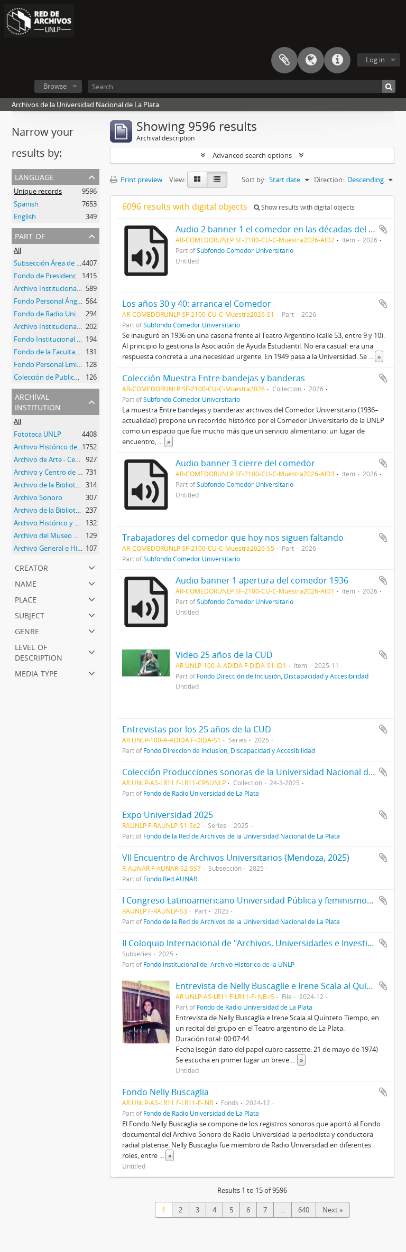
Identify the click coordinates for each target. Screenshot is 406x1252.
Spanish (26, 204)
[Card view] (197, 179)
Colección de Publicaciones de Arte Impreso (82, 377)
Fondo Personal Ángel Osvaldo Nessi (71, 301)
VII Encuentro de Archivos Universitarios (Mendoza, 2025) (235, 857)
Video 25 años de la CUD (224, 655)
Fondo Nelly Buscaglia (165, 1092)
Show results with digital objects (307, 207)
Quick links (337, 60)
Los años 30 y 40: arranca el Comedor (196, 303)
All (17, 250)
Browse (55, 86)
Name (25, 583)
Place (25, 598)
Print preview (140, 179)
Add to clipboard (383, 229)
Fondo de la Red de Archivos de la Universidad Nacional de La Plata (241, 836)
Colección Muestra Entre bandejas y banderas (213, 378)
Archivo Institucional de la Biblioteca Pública (82, 326)
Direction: (329, 179)
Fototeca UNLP (37, 434)
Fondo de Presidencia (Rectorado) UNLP (77, 275)
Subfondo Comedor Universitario (245, 250)
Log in (375, 59)
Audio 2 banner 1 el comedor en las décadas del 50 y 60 (286, 229)
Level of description (38, 651)
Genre (27, 630)
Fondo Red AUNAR (170, 878)
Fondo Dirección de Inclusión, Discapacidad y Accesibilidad (282, 676)
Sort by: (254, 179)
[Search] (388, 86)
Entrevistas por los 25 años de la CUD (196, 729)
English (25, 216)
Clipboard (284, 60)
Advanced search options (252, 155)
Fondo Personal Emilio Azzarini (62, 364)
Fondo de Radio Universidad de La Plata (76, 313)
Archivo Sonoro (38, 497)
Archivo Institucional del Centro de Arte (75, 288)
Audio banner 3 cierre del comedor (245, 463)
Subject (29, 614)
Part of (30, 235)
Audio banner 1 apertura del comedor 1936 (262, 580)
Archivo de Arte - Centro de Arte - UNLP (75, 459)
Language (311, 60)
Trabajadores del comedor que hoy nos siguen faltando (233, 537)
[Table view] (217, 179)
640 (303, 1210)
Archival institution (38, 401)
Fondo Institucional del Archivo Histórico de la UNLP (218, 964)
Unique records (38, 191)
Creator (31, 567)
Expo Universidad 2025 (167, 815)
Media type (36, 672)
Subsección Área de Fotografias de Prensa (79, 263)
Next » (332, 1210)
